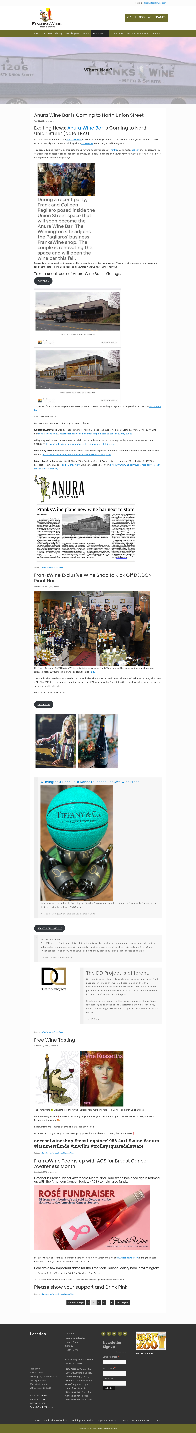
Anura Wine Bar (85, 128)
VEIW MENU (43, 280)
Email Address (111, 1357)
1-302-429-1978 (37, 1403)
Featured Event (145, 1353)
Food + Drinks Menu (71, 464)
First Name (109, 1368)
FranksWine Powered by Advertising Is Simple (103, 1428)
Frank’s (113, 149)
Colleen (135, 149)
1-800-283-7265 (37, 1399)
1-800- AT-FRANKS (39, 1395)
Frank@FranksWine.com (155, 3)
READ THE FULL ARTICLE (50, 928)
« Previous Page (76, 1303)
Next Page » (122, 1303)
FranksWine (87, 143)
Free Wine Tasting (54, 1040)
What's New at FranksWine (52, 567)
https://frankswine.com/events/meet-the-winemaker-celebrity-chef (80, 444)
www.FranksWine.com (127, 1257)
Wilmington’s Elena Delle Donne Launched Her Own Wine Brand (90, 782)
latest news (47, 1153)
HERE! (92, 671)
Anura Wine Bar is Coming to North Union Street (89, 115)
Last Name (108, 1378)
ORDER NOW (44, 704)
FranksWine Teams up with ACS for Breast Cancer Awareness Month (91, 1164)
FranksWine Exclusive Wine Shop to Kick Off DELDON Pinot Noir (93, 578)
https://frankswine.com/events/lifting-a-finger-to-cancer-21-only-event (96, 433)
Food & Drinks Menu (48, 433)
